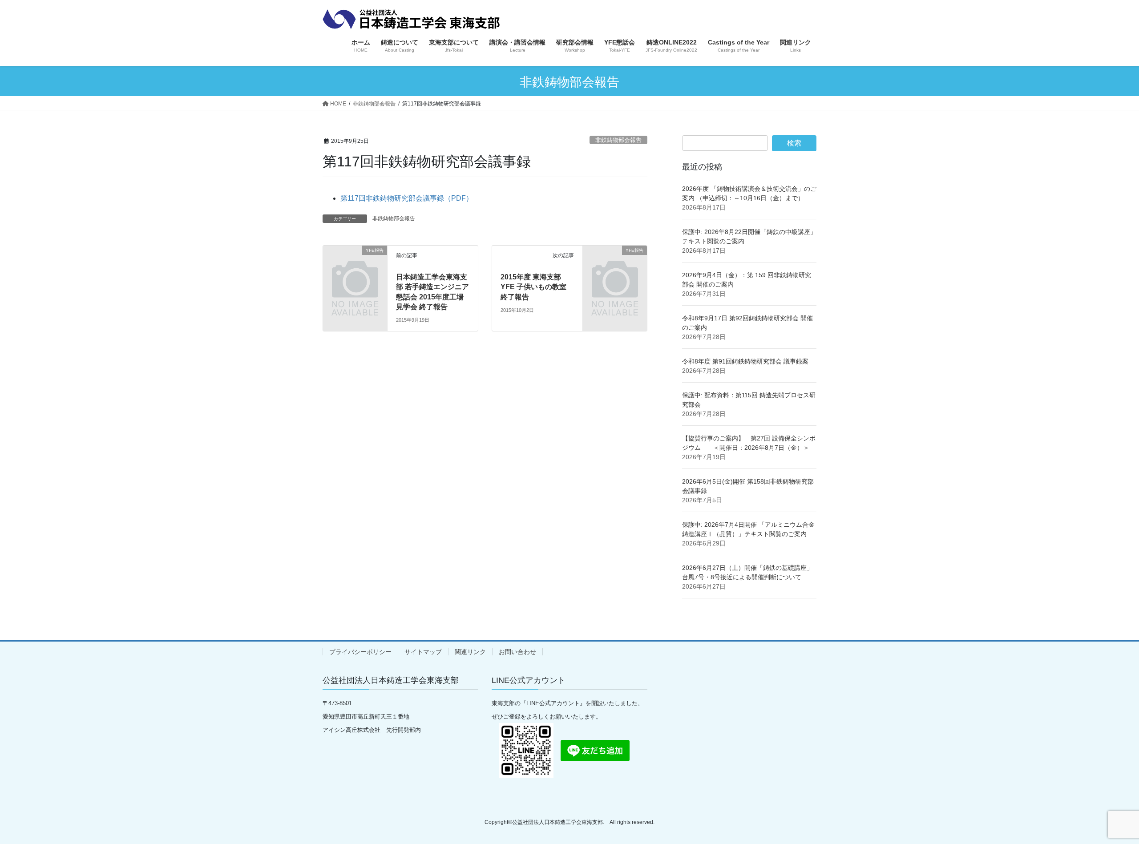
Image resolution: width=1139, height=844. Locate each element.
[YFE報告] (355, 265)
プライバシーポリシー (360, 651)
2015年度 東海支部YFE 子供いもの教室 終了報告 (533, 287)
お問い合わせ (517, 651)
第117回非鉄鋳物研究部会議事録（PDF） (406, 198)
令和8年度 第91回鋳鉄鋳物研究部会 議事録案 (745, 361)
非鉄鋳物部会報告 (618, 140)
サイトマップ (423, 651)
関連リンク (470, 651)
